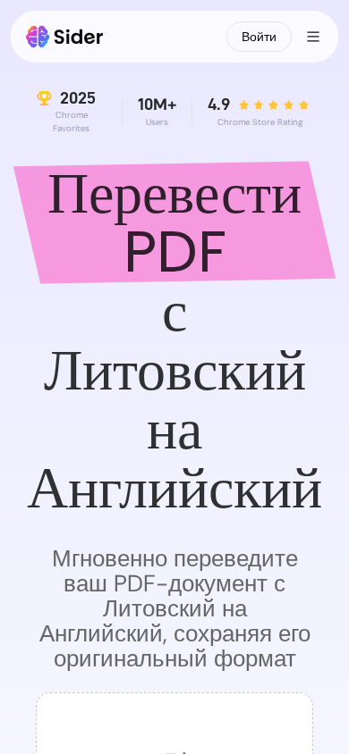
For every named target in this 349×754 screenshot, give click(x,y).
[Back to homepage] (65, 36)
